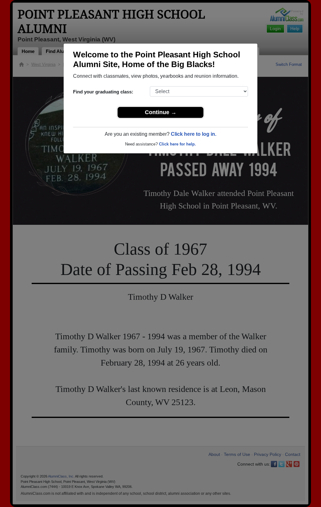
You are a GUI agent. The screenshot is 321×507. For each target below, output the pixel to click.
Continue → (160, 112)
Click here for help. (177, 144)
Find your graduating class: (103, 91)
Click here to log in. (193, 134)
